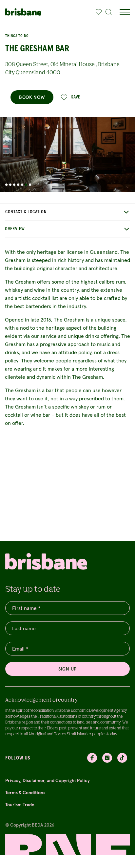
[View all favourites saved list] (97, 12)
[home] (23, 12)
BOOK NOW (32, 97)
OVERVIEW (15, 229)
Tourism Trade (19, 805)
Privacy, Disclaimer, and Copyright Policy (47, 780)
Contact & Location (26, 212)
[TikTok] (122, 758)
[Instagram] (107, 758)
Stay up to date (32, 588)
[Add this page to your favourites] (99, 12)
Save (75, 97)
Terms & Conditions (25, 792)
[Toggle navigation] (124, 12)
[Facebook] (92, 758)
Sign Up (67, 669)
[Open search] (109, 12)
